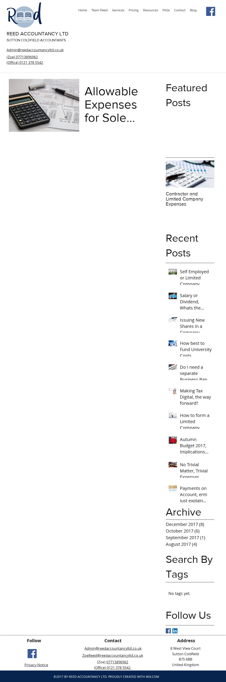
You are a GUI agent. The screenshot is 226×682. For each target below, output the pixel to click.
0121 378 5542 (118, 667)
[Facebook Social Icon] (210, 11)
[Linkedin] (174, 630)
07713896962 (117, 662)
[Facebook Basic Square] (168, 630)
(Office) (100, 667)
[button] (150, 10)
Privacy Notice (36, 665)
